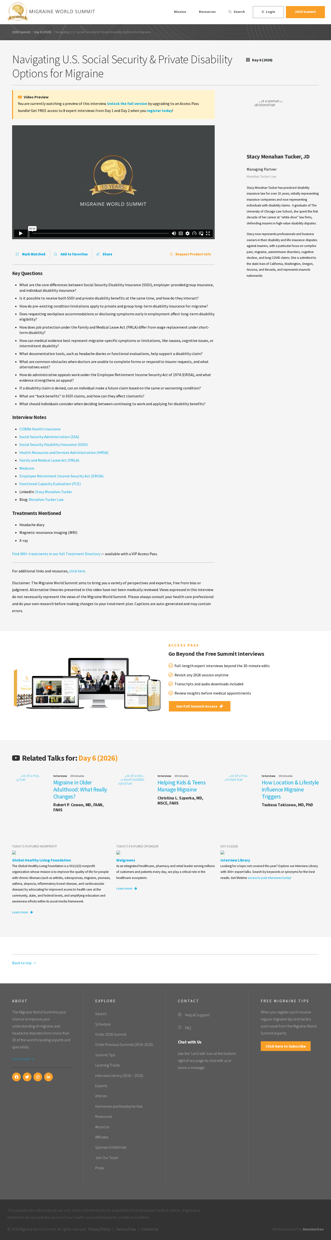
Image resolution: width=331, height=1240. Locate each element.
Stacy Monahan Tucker (53, 491)
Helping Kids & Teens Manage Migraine (181, 786)
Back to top (22, 962)
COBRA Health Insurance (40, 428)
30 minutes (77, 776)
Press (99, 1167)
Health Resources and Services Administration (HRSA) (63, 452)
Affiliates (101, 1137)
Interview (60, 776)
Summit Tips (105, 1054)
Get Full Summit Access (197, 706)
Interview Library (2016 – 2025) (119, 1075)
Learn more (20, 912)
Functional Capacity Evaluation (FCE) (50, 483)
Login (270, 11)
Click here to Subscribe (286, 1046)
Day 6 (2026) (42, 32)
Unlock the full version (127, 103)
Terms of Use (126, 1229)
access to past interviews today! (269, 878)
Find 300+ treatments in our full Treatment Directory (56, 553)
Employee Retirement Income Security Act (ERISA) (61, 476)
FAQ (188, 1027)
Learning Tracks (107, 1065)
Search (239, 11)
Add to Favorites (74, 254)
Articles (101, 1095)
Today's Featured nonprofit (34, 846)
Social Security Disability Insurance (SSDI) (53, 444)
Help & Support (197, 1014)
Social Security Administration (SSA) (49, 436)
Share (107, 254)
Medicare (26, 468)
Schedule (103, 1024)
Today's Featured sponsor (137, 846)
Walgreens (125, 860)
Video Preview (35, 97)
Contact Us (149, 1229)
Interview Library (235, 860)
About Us (102, 1126)
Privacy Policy (99, 1229)
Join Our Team (106, 1157)
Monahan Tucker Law (46, 499)
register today (159, 110)
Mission (180, 11)
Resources (207, 11)
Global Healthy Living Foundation (41, 860)
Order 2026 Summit (110, 1034)
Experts (101, 1085)
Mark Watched (33, 254)
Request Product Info (193, 254)
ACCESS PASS (183, 645)
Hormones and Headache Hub (119, 1106)
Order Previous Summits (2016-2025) (124, 1044)
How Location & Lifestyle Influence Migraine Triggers (290, 789)
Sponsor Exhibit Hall (110, 1147)
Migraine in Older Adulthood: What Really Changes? (80, 789)
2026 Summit (305, 11)
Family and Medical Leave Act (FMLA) (49, 460)
